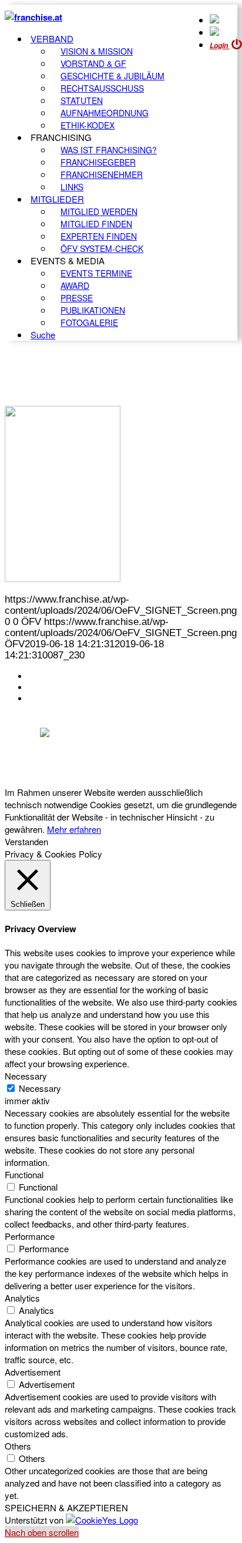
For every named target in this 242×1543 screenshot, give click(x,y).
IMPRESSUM (58, 687)
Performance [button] (30, 1236)
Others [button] (18, 1446)
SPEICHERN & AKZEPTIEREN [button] (66, 1507)
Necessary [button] (26, 1076)
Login (220, 46)
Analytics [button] (22, 1298)
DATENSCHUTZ (64, 698)
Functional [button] (24, 1174)
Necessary (40, 1088)
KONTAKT (50, 676)
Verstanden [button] (26, 841)
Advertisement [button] (32, 1372)
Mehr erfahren (74, 829)
